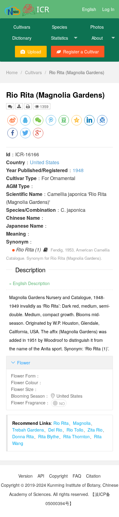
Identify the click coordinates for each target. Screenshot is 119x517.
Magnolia (82, 423)
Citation (93, 476)
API (41, 476)
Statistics (59, 38)
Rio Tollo (75, 430)
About (97, 38)
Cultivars (21, 27)
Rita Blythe (48, 436)
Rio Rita (61, 423)
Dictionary (21, 38)
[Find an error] (10, 106)
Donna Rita (23, 436)
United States (44, 162)
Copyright (58, 476)
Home (12, 72)
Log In (108, 9)
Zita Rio (95, 430)
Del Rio (55, 430)
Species (59, 27)
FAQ (77, 476)
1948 (78, 170)
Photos (97, 27)
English (89, 9)
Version (25, 476)
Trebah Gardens (28, 430)
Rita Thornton (76, 436)
